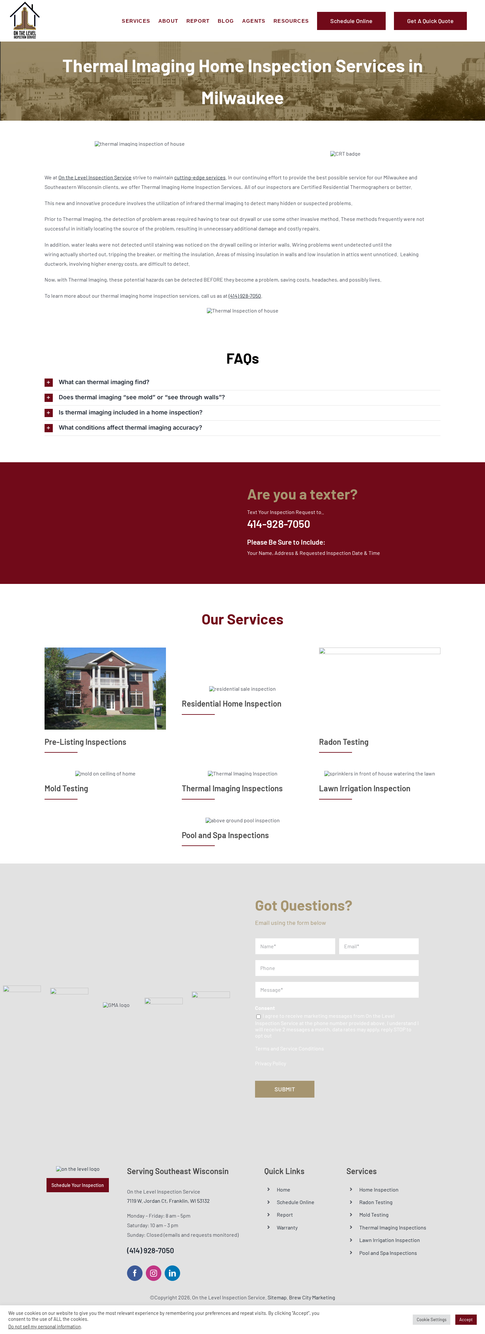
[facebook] (135, 1273)
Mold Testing (374, 1214)
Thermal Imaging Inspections (392, 1227)
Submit (285, 1089)
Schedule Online (295, 1202)
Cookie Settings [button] (431, 1319)
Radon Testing (376, 1202)
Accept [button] (466, 1319)
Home (283, 1189)
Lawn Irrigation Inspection (389, 1240)
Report (285, 1214)
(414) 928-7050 (245, 295)
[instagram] (153, 1273)
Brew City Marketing (312, 1297)
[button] (242, 382)
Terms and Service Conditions (289, 1048)
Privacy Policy (270, 1063)
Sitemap (277, 1297)
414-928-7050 (278, 523)
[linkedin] (172, 1273)
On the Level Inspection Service (95, 177)
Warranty (287, 1227)
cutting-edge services (200, 177)
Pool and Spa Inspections (388, 1253)
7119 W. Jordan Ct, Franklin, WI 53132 (168, 1201)
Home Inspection (379, 1189)
